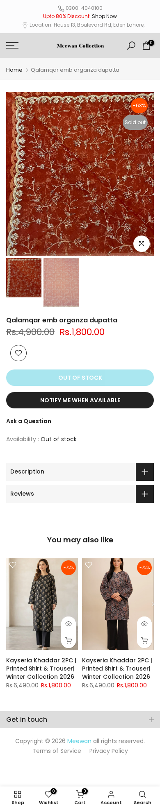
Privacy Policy (108, 751)
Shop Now (104, 16)
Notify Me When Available (80, 400)
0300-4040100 (84, 8)
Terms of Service (56, 751)
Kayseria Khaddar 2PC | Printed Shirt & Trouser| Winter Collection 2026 (41, 668)
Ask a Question (28, 421)
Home (14, 70)
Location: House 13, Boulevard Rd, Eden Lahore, (87, 24)
